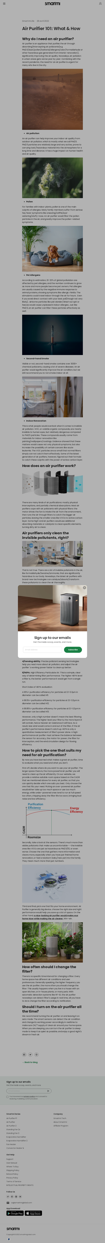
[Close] (84, 587)
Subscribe (73, 649)
